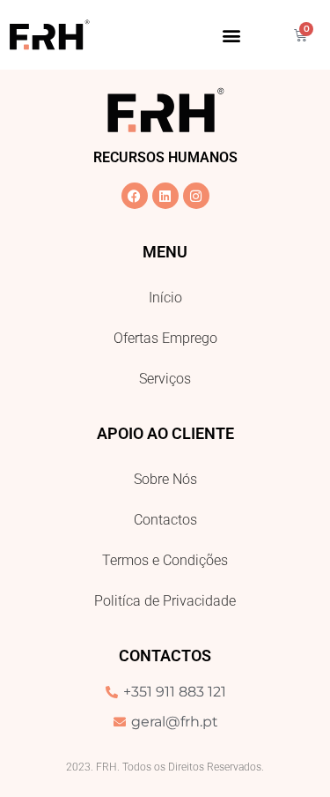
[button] (231, 34)
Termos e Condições (165, 560)
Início (165, 297)
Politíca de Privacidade (165, 600)
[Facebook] (134, 195)
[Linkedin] (165, 195)
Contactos (165, 519)
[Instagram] (196, 195)
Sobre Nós (165, 479)
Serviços (165, 378)
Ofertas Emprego (165, 338)
